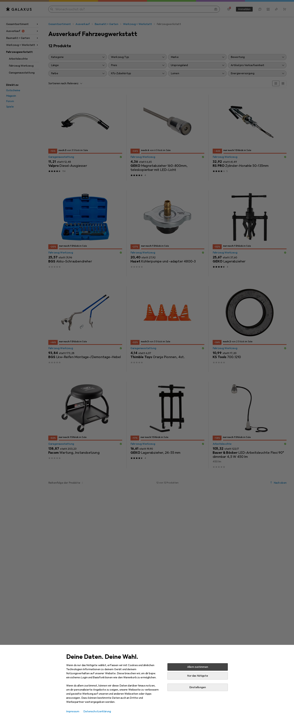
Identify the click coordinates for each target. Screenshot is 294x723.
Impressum (72, 711)
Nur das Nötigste (197, 675)
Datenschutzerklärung (97, 711)
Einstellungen (197, 687)
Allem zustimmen (197, 667)
